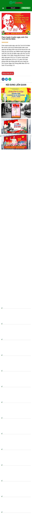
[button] (3, 8)
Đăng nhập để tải (7, 73)
